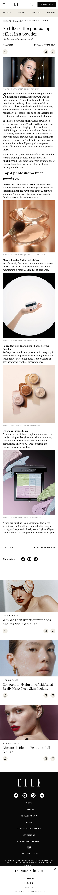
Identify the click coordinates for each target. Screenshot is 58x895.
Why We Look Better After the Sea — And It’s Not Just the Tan (29, 622)
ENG (36, 854)
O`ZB (22, 854)
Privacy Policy (29, 816)
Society (51, 13)
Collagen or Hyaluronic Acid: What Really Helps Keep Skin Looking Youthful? (28, 688)
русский (29, 883)
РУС (29, 854)
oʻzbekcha (29, 879)
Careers (29, 822)
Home (5, 20)
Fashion (7, 13)
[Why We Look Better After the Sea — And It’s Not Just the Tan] (29, 596)
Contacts (29, 809)
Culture (36, 13)
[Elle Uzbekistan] (13, 4)
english (29, 888)
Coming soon (47, 4)
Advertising (29, 835)
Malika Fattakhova (46, 45)
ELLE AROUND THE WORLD (29, 842)
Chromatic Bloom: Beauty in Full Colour (26, 749)
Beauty (22, 13)
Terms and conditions (29, 829)
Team (29, 803)
